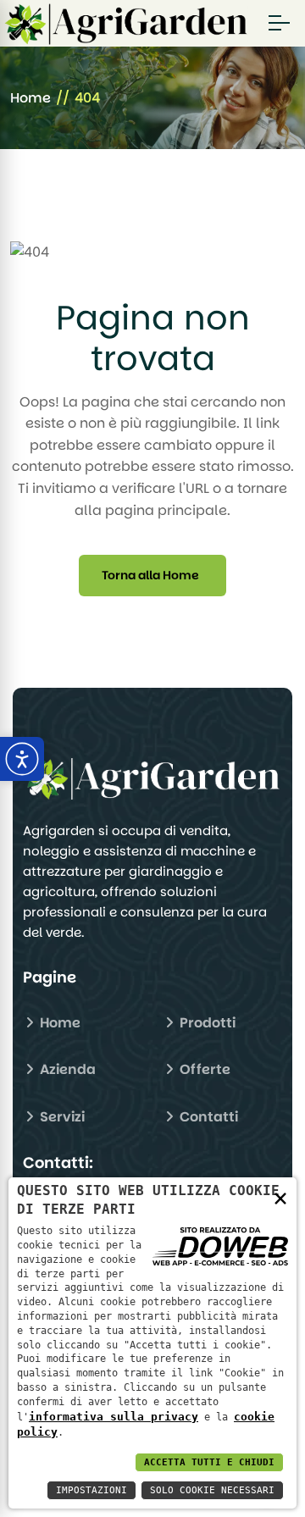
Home (30, 98)
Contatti (207, 1117)
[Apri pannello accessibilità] (22, 759)
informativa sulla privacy (113, 1416)
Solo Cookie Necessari (212, 1490)
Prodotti (206, 1023)
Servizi (60, 1117)
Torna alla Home (150, 575)
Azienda (66, 1069)
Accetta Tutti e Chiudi (209, 1462)
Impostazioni (91, 1490)
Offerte (203, 1069)
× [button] (280, 1197)
